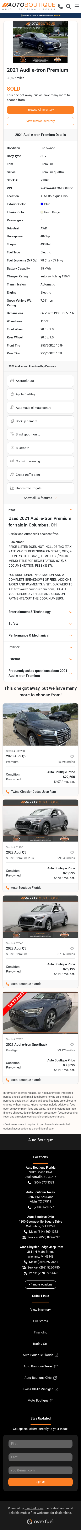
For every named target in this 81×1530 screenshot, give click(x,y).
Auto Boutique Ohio (38, 1378)
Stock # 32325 (14, 1039)
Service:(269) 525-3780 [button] (43, 1267)
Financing (40, 1332)
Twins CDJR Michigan (38, 1389)
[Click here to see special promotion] (40, 15)
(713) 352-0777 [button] (44, 1207)
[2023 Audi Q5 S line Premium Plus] (40, 821)
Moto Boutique (38, 1400)
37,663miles (66, 954)
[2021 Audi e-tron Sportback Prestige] (40, 1013)
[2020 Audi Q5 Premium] (40, 724)
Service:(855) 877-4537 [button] (43, 1237)
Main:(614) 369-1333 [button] (43, 1232)
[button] (60, 6)
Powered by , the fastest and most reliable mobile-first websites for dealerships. (40, 1510)
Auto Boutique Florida (38, 1355)
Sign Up (40, 1481)
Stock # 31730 (14, 847)
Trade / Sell (40, 1344)
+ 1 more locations (40, 1284)
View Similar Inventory (40, 121)
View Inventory (40, 1310)
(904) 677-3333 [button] (44, 1182)
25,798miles (66, 762)
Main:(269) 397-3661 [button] (43, 1262)
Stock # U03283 (15, 751)
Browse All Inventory (40, 109)
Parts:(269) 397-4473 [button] (43, 1273)
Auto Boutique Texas (38, 1366)
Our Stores (40, 1321)
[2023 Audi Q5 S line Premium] (40, 917)
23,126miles (66, 1050)
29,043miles (66, 858)
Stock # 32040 (14, 943)
